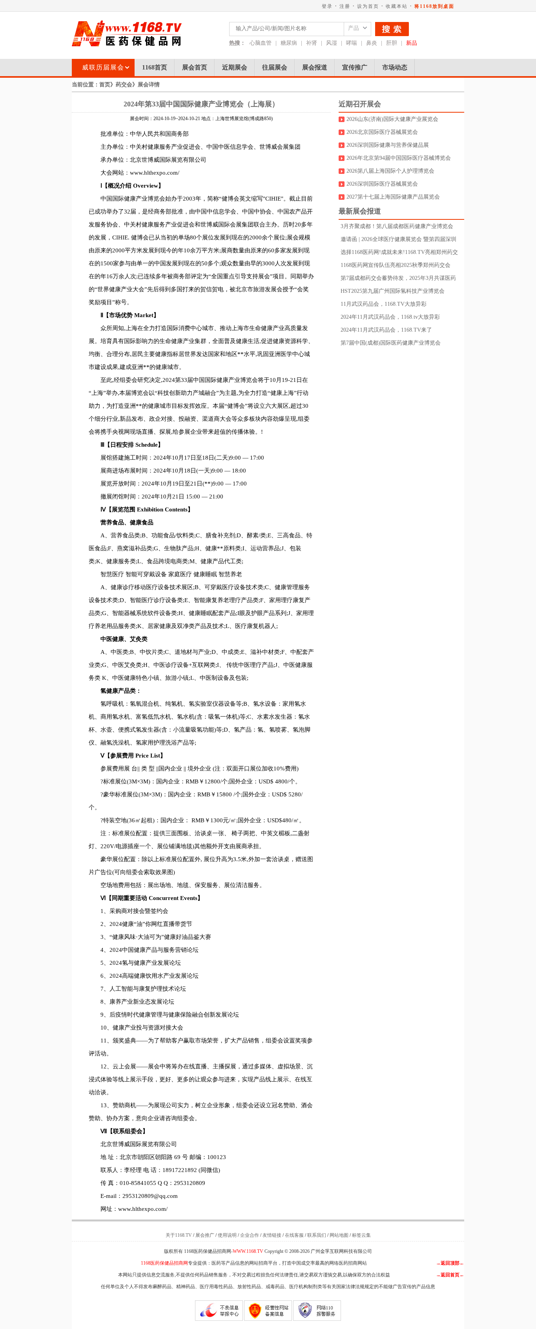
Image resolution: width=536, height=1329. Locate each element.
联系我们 (316, 1235)
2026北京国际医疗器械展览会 (382, 132)
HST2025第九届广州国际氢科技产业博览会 (393, 291)
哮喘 (351, 43)
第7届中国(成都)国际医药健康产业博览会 (391, 343)
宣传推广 (354, 67)
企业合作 (249, 1235)
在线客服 (294, 1235)
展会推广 (204, 1235)
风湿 (331, 43)
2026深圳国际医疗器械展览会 (382, 184)
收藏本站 (397, 6)
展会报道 (314, 67)
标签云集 (361, 1235)
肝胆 (391, 43)
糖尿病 (289, 43)
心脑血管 (261, 43)
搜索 (392, 29)
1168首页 (154, 67)
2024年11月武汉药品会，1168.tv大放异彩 (390, 317)
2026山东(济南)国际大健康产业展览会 (392, 119)
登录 (327, 6)
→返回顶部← (450, 1263)
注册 (344, 6)
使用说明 (227, 1235)
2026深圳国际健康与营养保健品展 (387, 145)
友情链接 (272, 1235)
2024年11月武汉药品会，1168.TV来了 (386, 330)
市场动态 (394, 67)
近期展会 (234, 67)
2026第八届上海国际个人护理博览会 (390, 171)
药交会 (124, 84)
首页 (104, 84)
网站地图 (339, 1235)
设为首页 (368, 6)
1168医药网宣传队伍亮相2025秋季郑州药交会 (395, 265)
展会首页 (194, 67)
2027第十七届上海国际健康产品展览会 (393, 197)
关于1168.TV (179, 1235)
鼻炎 (371, 43)
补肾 (311, 43)
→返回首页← (450, 1275)
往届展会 (274, 67)
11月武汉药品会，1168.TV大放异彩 (384, 304)
